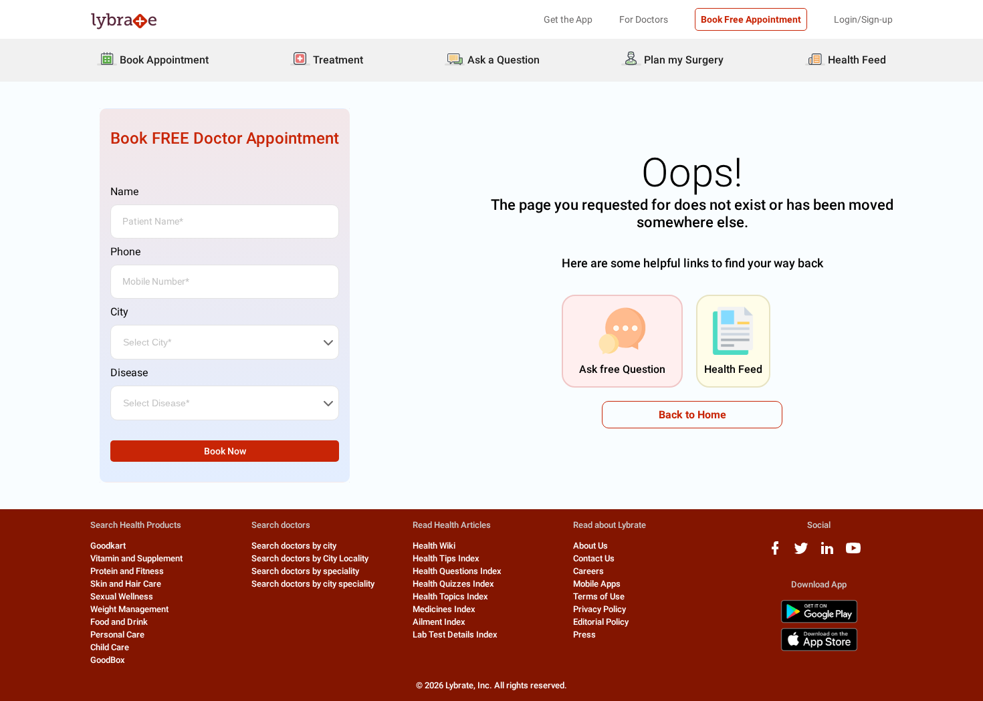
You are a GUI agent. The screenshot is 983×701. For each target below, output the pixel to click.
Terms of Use (599, 596)
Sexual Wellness (121, 596)
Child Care (109, 647)
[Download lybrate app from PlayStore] (819, 620)
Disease (129, 372)
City (119, 311)
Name (124, 191)
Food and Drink (119, 622)
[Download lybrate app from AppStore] (819, 649)
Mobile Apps (597, 584)
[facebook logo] (775, 553)
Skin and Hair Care (125, 584)
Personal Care (117, 634)
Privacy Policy (599, 609)
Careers (588, 571)
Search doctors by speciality (305, 571)
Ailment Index (439, 622)
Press (584, 634)
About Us (590, 546)
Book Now (225, 451)
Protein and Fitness (127, 571)
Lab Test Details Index (455, 634)
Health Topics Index (450, 596)
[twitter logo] (801, 553)
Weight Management (129, 609)
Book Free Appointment (751, 19)
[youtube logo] (853, 553)
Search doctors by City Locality (309, 558)
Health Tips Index (446, 558)
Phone (125, 251)
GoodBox (107, 660)
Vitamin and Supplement (136, 558)
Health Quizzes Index (453, 584)
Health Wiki (434, 546)
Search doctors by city (293, 546)
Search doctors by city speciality (312, 584)
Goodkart (108, 546)
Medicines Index (444, 609)
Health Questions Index (457, 571)
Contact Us (594, 558)
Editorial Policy (601, 622)
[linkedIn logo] (827, 553)
